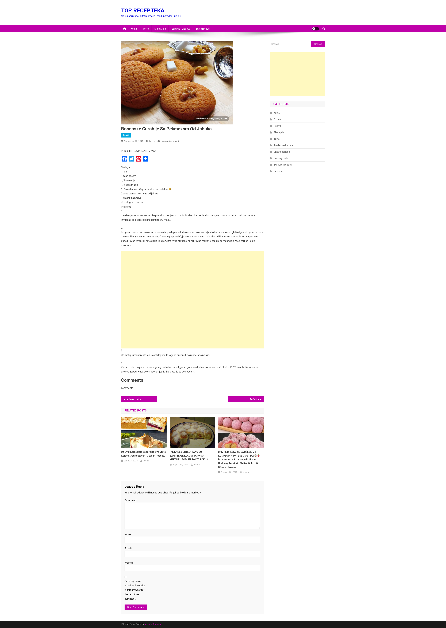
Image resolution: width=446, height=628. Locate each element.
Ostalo (277, 119)
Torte (146, 28)
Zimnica (278, 171)
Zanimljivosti (203, 28)
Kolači (134, 28)
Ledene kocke (133, 399)
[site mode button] (315, 28)
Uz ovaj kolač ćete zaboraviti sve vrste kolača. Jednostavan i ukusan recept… (143, 453)
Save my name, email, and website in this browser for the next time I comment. (135, 590)
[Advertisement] (192, 275)
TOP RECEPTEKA (142, 10)
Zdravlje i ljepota (180, 28)
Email (128, 548)
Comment (131, 500)
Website (129, 562)
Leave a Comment (170, 141)
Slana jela (160, 28)
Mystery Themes (153, 624)
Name (129, 534)
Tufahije (254, 399)
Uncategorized (282, 151)
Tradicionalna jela (283, 145)
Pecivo (277, 125)
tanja (152, 141)
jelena (146, 461)
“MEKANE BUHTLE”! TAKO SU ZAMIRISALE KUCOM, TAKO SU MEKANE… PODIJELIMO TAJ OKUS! (189, 455)
